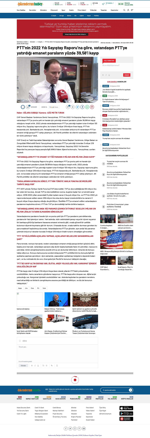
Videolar (93, 10)
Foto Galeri (82, 10)
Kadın (71, 10)
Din (75, 15)
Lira (26, 286)
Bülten (69, 15)
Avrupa (61, 15)
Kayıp (20, 286)
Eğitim (82, 15)
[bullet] (46, 363)
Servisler (32, 10)
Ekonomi (54, 10)
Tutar (44, 286)
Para (32, 286)
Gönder (23, 364)
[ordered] (43, 363)
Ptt (38, 286)
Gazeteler (114, 10)
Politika (96, 15)
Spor (63, 10)
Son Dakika (21, 10)
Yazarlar (104, 10)
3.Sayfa (53, 15)
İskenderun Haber (22, 42)
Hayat (89, 15)
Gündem (43, 10)
